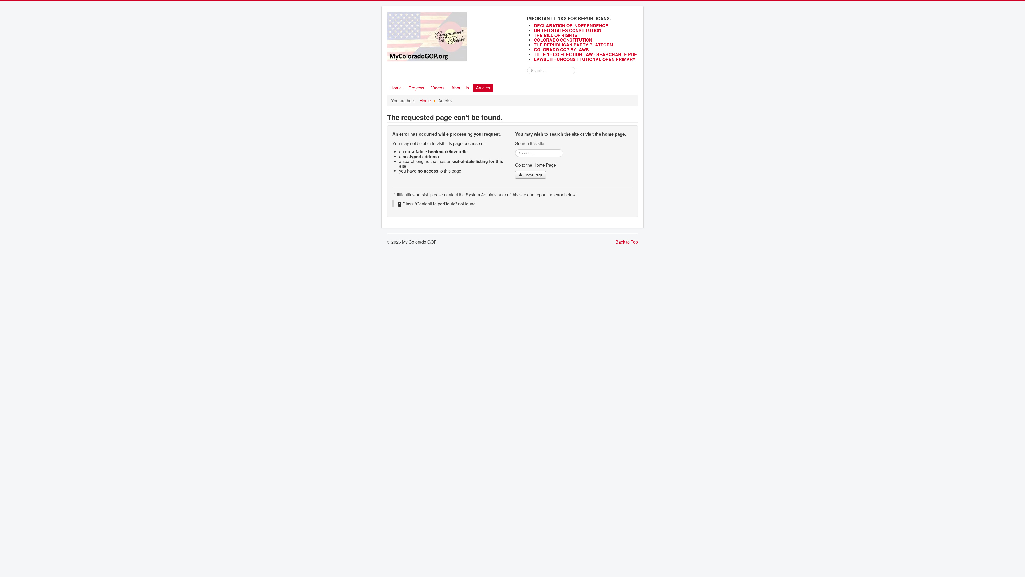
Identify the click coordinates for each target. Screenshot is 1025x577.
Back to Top (627, 242)
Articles (483, 88)
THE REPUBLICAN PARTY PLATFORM (573, 45)
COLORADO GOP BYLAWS (561, 49)
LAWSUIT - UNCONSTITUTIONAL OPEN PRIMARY (585, 59)
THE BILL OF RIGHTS (556, 35)
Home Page (532, 174)
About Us (460, 88)
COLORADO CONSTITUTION (563, 40)
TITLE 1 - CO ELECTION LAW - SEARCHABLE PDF (586, 54)
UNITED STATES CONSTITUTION (567, 30)
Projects (416, 88)
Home (396, 88)
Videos (437, 88)
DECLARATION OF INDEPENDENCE (571, 25)
